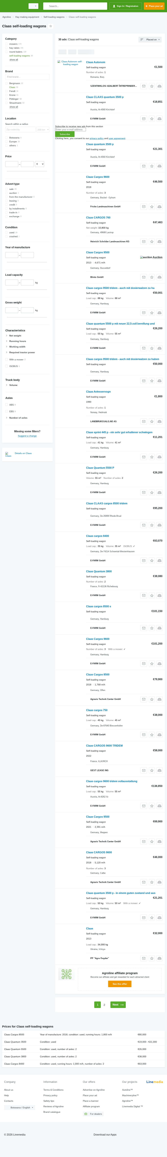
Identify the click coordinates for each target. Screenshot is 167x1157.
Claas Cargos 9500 (97, 252)
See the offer (120, 984)
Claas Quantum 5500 (15, 1049)
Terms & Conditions (53, 1090)
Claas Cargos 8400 (14, 1063)
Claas (89, 928)
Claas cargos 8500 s (98, 606)
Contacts (8, 1101)
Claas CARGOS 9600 (99, 852)
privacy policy (97, 138)
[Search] (46, 6)
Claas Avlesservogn (98, 391)
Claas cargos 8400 (97, 536)
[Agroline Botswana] (13, 6)
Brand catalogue (51, 1112)
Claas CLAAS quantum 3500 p (105, 97)
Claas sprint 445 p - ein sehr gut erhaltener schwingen (119, 432)
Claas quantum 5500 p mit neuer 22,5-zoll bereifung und (120, 323)
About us (8, 1090)
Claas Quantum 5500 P (100, 467)
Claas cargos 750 (96, 710)
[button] (152, 86)
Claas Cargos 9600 (97, 177)
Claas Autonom (95, 62)
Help (6, 1095)
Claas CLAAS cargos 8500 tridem (106, 503)
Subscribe (65, 134)
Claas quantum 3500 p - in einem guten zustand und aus (120, 893)
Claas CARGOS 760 (98, 217)
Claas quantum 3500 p (100, 144)
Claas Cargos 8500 (97, 674)
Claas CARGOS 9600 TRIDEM (104, 745)
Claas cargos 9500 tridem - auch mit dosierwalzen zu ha (120, 288)
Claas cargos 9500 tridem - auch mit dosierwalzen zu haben (122, 359)
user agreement (117, 138)
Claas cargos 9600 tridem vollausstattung (111, 781)
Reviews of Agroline (53, 1106)
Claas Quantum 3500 (15, 1042)
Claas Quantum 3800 (99, 571)
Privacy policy (50, 1095)
